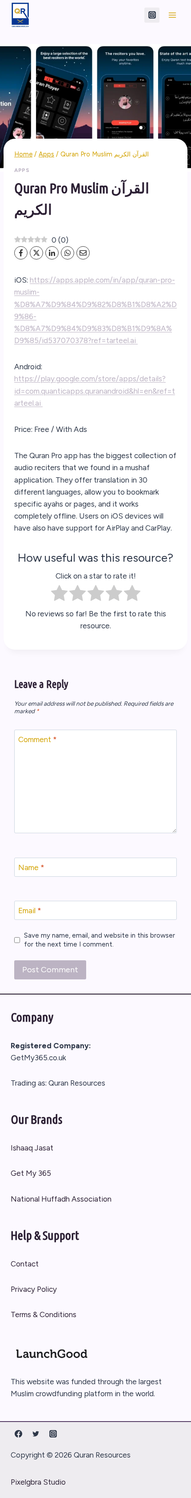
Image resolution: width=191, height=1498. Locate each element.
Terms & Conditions (43, 1314)
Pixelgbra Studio (38, 1482)
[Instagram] (151, 15)
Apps (21, 170)
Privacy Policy (34, 1289)
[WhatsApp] (67, 253)
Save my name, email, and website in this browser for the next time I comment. (99, 939)
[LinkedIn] (52, 253)
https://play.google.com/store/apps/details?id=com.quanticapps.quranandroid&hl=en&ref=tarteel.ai (94, 390)
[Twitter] (35, 1434)
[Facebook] (21, 253)
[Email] (83, 253)
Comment (37, 739)
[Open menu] (172, 15)
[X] (36, 253)
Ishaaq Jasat (32, 1147)
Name (31, 867)
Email (29, 910)
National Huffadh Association (61, 1198)
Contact (25, 1263)
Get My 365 (31, 1173)
